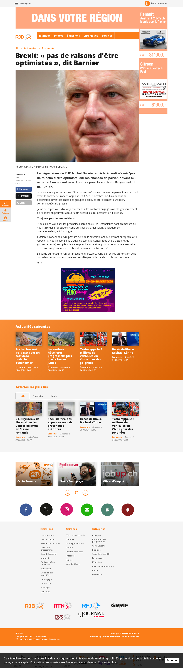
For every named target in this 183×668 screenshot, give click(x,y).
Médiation (97, 562)
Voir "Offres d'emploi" (77, 474)
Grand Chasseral (48, 554)
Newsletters (87, 509)
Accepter (172, 660)
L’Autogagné (46, 579)
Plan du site (54, 639)
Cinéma (70, 539)
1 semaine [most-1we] (38, 396)
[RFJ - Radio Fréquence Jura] (91, 605)
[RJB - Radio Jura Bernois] (34, 605)
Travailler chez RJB (101, 554)
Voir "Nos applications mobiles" (120, 474)
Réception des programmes (99, 540)
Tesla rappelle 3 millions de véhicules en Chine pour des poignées (91, 356)
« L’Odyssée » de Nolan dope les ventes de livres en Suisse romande (27, 425)
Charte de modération (103, 566)
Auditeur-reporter (159, 3)
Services (107, 35)
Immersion (46, 558)
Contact (96, 570)
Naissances (46, 568)
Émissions (73, 35)
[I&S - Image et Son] (63, 617)
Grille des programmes (47, 548)
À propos (96, 535)
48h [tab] (22, 396)
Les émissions (47, 535)
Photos (58, 35)
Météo (69, 547)
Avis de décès (72, 564)
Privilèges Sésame (75, 543)
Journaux (44, 35)
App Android (128, 509)
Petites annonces (74, 551)
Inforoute (71, 556)
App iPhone (107, 509)
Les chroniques (48, 539)
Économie (48, 48)
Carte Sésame (98, 546)
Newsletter (97, 574)
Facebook (26, 509)
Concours (45, 591)
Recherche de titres (50, 543)
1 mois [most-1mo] (54, 396)
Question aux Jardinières (47, 573)
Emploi (69, 560)
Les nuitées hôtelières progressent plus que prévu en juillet (60, 356)
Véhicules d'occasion (76, 535)
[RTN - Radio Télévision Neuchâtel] (63, 605)
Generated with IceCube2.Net (125, 636)
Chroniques (91, 35)
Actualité (30, 48)
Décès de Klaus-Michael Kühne (123, 351)
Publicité (96, 550)
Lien (22, 202)
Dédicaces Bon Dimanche (48, 563)
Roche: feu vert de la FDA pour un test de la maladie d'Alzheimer (28, 356)
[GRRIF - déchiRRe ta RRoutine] (119, 605)
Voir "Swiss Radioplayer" (34, 474)
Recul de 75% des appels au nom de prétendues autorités (60, 424)
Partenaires (97, 558)
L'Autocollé (46, 583)
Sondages (45, 587)
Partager (23, 189)
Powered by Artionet (100, 636)
